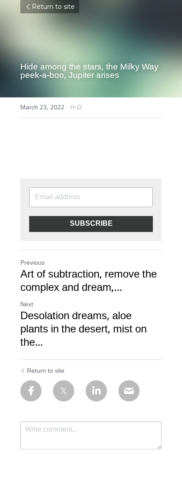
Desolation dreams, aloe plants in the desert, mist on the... (83, 330)
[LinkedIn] (96, 391)
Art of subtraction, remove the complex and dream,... (88, 281)
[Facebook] (31, 391)
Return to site (53, 7)
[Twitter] (63, 391)
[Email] (129, 391)
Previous (32, 263)
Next (26, 304)
